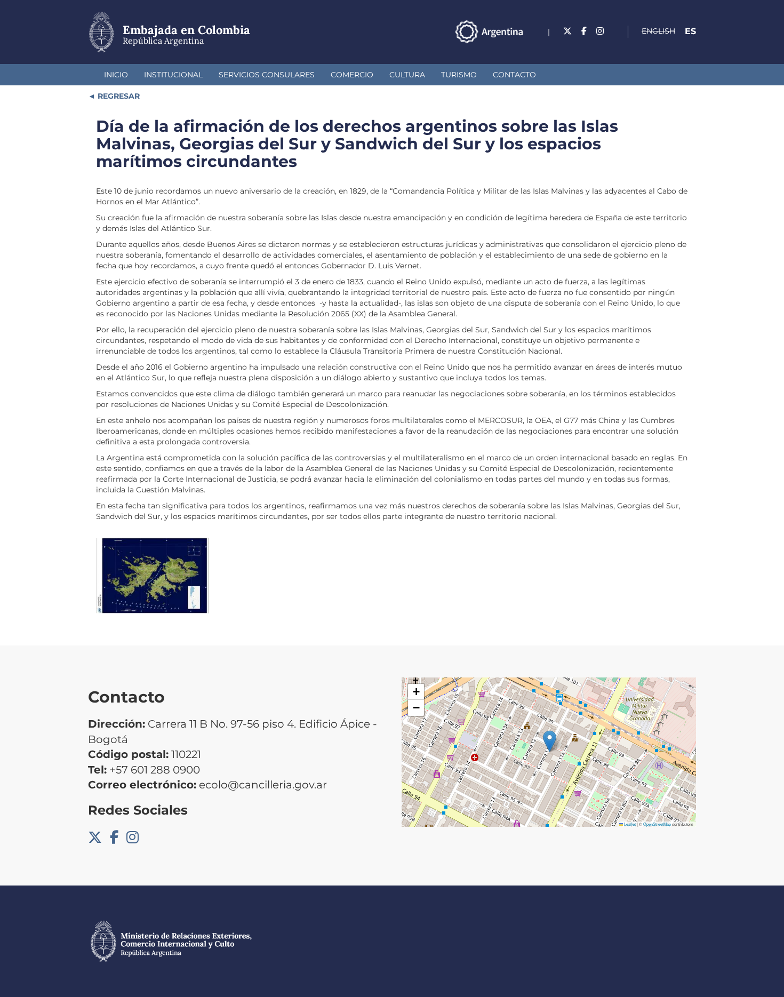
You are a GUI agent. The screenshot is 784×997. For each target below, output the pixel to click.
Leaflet (629, 824)
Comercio (352, 74)
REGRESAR (117, 96)
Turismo (459, 74)
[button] (549, 741)
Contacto (514, 74)
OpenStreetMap (657, 824)
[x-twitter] (567, 31)
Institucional (173, 74)
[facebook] (584, 31)
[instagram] (600, 31)
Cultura (407, 74)
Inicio (116, 74)
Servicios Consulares (267, 74)
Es (690, 31)
